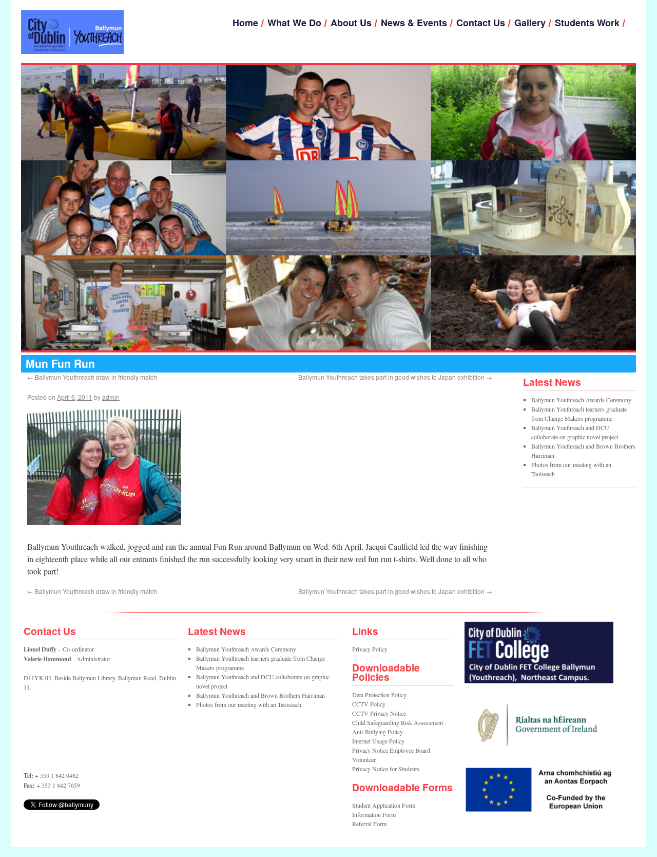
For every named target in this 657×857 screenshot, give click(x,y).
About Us (351, 22)
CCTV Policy (368, 704)
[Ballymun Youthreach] (72, 32)
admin (111, 397)
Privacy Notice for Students (385, 769)
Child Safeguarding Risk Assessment (397, 722)
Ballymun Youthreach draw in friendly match (92, 376)
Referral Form (369, 823)
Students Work (587, 22)
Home (245, 22)
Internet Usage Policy (378, 741)
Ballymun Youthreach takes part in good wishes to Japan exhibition (395, 376)
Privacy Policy (370, 649)
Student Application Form (383, 805)
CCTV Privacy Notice (379, 713)
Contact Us (480, 22)
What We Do (294, 22)
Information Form (374, 814)
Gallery (530, 22)
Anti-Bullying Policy (377, 732)
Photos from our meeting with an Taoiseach (248, 704)
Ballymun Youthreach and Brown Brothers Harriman (260, 695)
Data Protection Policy (379, 695)
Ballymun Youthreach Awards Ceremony (581, 400)
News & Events (414, 22)
